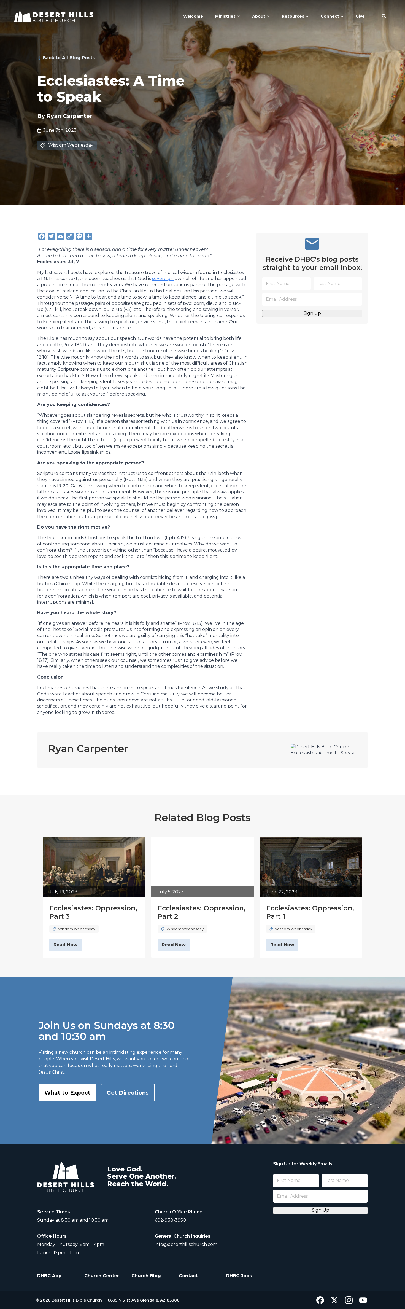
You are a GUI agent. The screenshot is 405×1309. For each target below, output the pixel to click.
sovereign (163, 278)
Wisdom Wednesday (70, 145)
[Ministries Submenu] (238, 16)
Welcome (193, 16)
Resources (293, 16)
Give (360, 16)
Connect (330, 16)
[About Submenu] (267, 16)
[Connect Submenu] (341, 16)
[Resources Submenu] (306, 16)
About (258, 16)
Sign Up (312, 313)
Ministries (225, 16)
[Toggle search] (384, 16)
